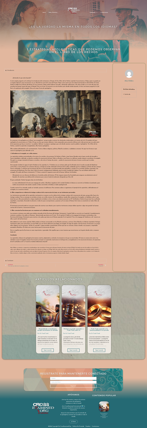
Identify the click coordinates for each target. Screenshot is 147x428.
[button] (134, 89)
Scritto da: (127, 94)
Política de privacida (78, 426)
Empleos (88, 426)
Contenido (92, 12)
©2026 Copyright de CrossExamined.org (59, 426)
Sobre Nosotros (53, 12)
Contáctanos (104, 12)
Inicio (44, 12)
